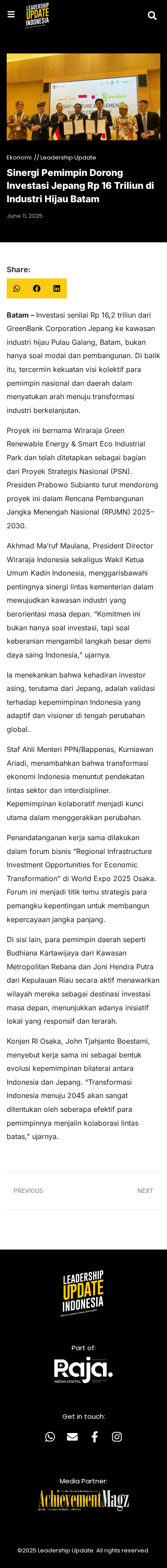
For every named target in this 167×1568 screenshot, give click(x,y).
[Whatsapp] (50, 1436)
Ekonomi (19, 157)
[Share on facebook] (37, 288)
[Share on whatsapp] (17, 288)
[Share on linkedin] (57, 288)
